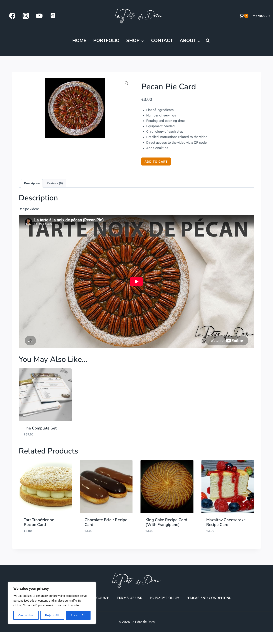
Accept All (78, 615)
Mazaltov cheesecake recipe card (226, 522)
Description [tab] (32, 183)
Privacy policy (164, 598)
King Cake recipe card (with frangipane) (166, 522)
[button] (126, 83)
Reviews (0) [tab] (55, 183)
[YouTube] (39, 15)
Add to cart (156, 162)
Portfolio (106, 40)
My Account (261, 16)
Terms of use (129, 598)
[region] (52, 603)
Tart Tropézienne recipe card (39, 522)
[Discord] (53, 15)
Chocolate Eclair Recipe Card (106, 522)
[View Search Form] (207, 40)
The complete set (40, 428)
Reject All (52, 615)
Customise (26, 615)
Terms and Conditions (209, 598)
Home (79, 40)
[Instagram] (26, 15)
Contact (162, 40)
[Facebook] (12, 15)
